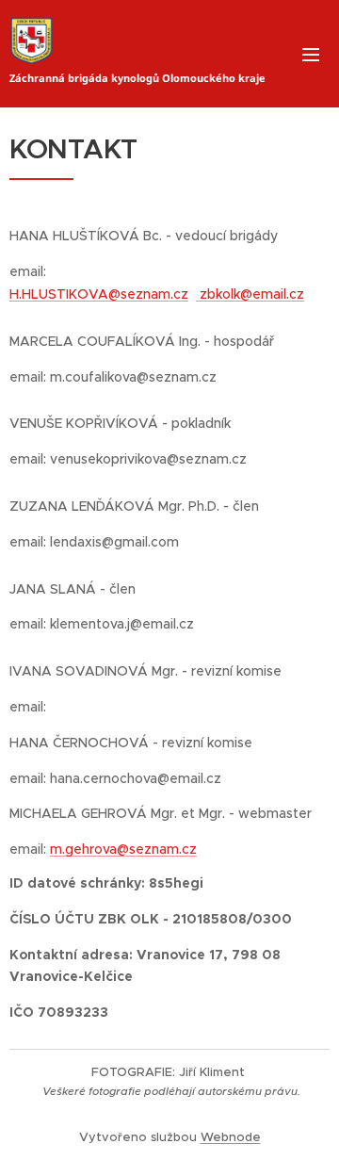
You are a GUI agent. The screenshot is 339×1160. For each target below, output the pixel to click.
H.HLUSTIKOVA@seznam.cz (98, 294)
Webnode (231, 1137)
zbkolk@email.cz (250, 294)
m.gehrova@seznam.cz (123, 849)
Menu (311, 54)
